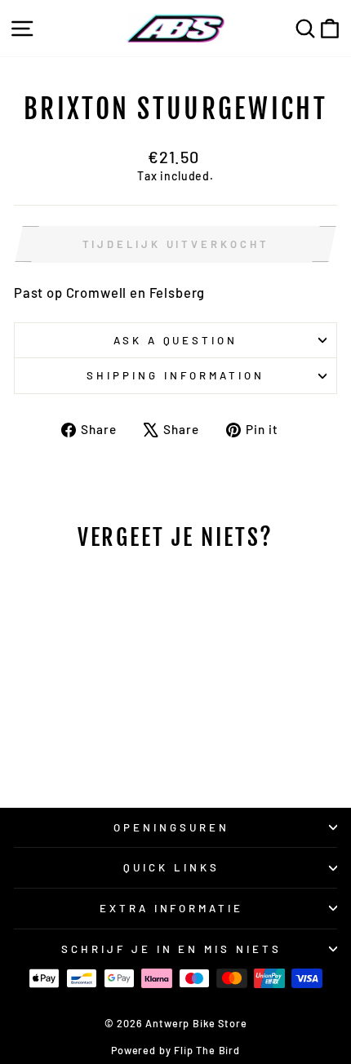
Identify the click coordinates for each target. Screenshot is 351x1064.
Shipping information (175, 375)
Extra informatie (172, 908)
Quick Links (171, 867)
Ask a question (175, 340)
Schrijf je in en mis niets (171, 948)
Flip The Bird (207, 1050)
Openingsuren (171, 827)
